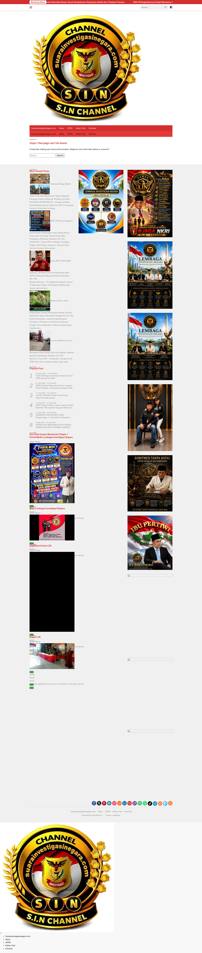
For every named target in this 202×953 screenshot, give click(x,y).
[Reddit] (119, 803)
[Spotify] (140, 803)
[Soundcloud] (160, 803)
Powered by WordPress (92, 815)
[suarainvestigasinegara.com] (87, 68)
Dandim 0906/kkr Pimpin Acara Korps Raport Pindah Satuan (52, 396)
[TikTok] (150, 803)
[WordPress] (109, 803)
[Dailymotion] (165, 803)
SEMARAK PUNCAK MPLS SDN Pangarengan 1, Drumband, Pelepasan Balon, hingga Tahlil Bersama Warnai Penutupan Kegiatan (53, 416)
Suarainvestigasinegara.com (43, 128)
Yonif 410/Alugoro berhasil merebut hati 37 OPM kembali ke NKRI (54, 377)
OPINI (70, 128)
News (61, 128)
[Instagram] (114, 803)
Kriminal (92, 128)
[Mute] (32, 684)
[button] (165, 7)
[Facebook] (94, 803)
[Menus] (31, 7)
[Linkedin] (124, 803)
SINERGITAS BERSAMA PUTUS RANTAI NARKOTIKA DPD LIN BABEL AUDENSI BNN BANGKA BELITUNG (53, 426)
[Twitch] (134, 803)
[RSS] (170, 803)
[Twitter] (99, 803)
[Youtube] (129, 803)
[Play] (32, 506)
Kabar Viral (80, 128)
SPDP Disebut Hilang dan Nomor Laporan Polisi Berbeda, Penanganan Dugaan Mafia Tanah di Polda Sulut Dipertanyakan (54, 386)
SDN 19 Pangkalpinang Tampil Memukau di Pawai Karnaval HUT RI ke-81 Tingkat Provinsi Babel (117, 2)
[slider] (32, 678)
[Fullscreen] (32, 688)
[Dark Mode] (171, 7)
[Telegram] (155, 803)
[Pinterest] (104, 803)
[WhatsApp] (145, 803)
